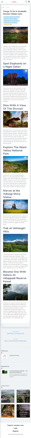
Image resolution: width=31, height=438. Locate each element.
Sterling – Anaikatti (13, 130)
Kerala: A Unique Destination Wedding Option (15, 340)
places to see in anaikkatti (11, 17)
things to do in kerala (10, 22)
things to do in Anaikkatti (11, 20)
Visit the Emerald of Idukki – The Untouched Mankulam (18, 371)
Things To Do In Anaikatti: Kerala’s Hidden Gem (15, 12)
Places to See (8, 24)
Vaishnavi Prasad (14, 355)
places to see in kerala (10, 18)
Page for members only (15, 425)
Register (16, 431)
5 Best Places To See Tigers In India (15, 333)
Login (15, 428)
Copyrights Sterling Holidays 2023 (15, 434)
